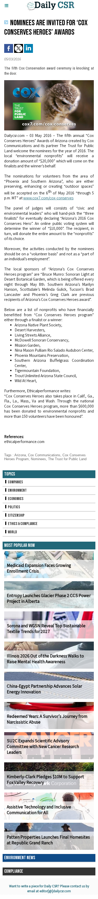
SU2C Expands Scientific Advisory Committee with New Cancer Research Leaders (43, 746)
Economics (15, 498)
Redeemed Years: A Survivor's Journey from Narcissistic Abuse (47, 719)
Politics (13, 507)
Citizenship (16, 515)
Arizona (20, 455)
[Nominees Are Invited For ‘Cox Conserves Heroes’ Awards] (49, 82)
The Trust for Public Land (67, 459)
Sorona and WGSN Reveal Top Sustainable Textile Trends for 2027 (46, 628)
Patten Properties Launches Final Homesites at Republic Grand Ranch (48, 840)
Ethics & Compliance (22, 523)
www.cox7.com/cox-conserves (48, 197)
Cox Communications (44, 455)
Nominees (38, 459)
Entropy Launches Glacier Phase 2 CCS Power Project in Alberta (49, 598)
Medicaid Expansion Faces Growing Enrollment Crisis (39, 568)
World (12, 532)
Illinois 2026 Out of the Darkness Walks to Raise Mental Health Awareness (45, 658)
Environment (17, 490)
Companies (15, 482)
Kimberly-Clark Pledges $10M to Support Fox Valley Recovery (45, 779)
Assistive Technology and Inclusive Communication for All (39, 809)
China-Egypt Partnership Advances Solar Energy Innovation (44, 689)
